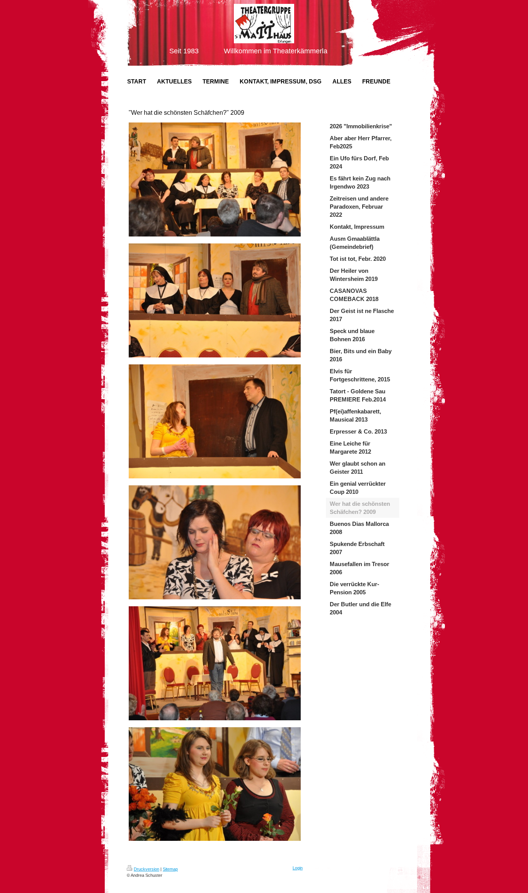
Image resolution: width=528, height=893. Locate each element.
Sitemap (170, 869)
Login (298, 868)
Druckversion (146, 869)
